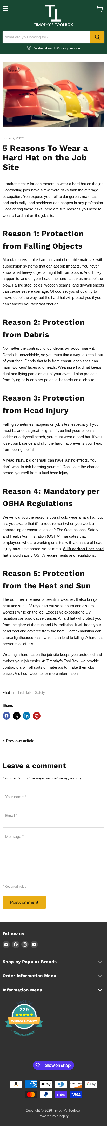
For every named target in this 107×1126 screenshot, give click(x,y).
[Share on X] (17, 716)
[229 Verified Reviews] (24, 1039)
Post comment (24, 902)
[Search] (97, 37)
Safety (40, 693)
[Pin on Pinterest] (37, 716)
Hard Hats (24, 693)
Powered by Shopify (53, 1116)
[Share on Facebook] (6, 716)
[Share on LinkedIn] (26, 716)
